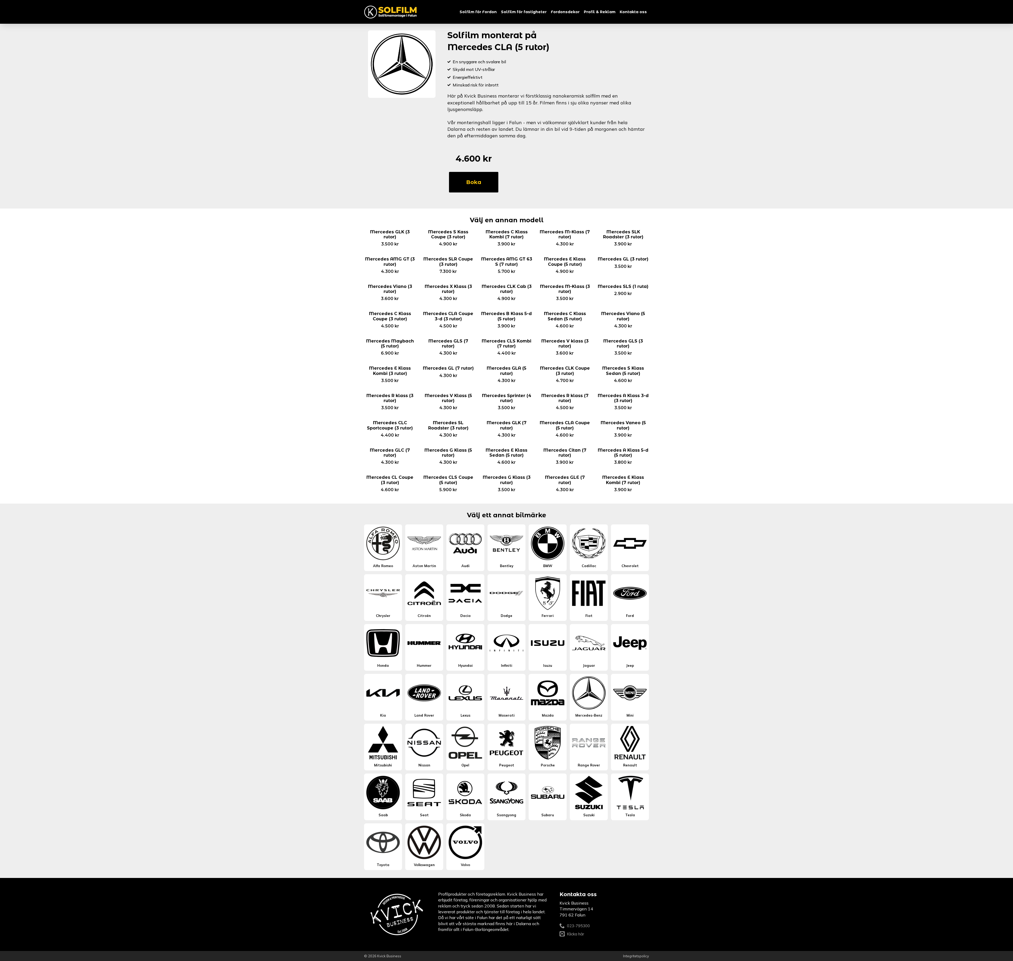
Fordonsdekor (565, 11)
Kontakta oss (633, 11)
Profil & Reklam (599, 11)
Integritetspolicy (636, 956)
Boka (473, 182)
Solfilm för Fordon (478, 11)
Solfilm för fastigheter (524, 11)
